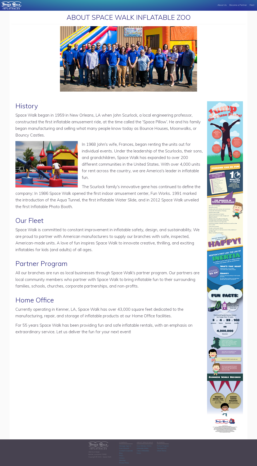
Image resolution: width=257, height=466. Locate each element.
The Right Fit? (162, 448)
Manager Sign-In (125, 446)
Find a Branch (124, 448)
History (121, 458)
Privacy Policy (124, 463)
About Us (222, 5)
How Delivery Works (144, 446)
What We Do (161, 451)
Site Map (122, 460)
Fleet (252, 5)
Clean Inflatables (143, 451)
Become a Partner (238, 5)
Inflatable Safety (142, 448)
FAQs (139, 453)
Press (121, 456)
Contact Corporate (126, 451)
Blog (120, 453)
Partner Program (163, 446)
